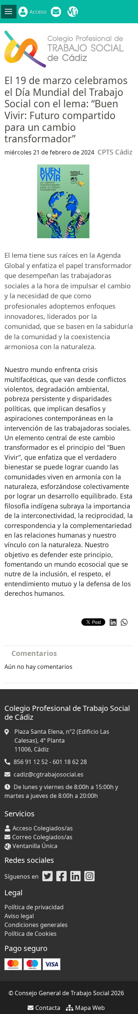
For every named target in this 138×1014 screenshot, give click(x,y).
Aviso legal (19, 916)
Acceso (37, 11)
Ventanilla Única (73, 12)
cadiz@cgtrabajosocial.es (49, 774)
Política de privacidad (34, 907)
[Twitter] (47, 876)
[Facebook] (61, 876)
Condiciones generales (36, 925)
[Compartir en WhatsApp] (124, 622)
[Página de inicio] (64, 48)
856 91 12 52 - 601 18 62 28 (50, 762)
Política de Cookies (30, 934)
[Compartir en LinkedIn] (113, 622)
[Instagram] (89, 876)
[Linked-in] (75, 876)
